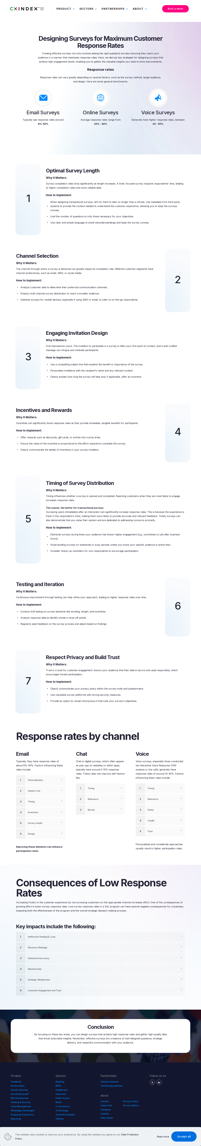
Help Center (106, 1117)
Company (105, 1109)
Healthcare (61, 1089)
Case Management (21, 1106)
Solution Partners (109, 1081)
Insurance (61, 1094)
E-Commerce (63, 1106)
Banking (60, 1081)
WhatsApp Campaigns (22, 1110)
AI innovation (18, 1085)
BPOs (58, 1085)
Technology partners (111, 1085)
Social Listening (19, 1089)
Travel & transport (65, 1114)
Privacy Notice (131, 1105)
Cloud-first (106, 1105)
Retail (59, 1102)
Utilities (60, 1118)
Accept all (184, 1136)
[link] (40, 780)
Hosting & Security (21, 1102)
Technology (62, 1110)
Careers (104, 1101)
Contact (104, 1113)
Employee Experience (22, 1114)
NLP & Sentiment (19, 1098)
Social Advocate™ (20, 1094)
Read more (163, 1136)
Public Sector (63, 1098)
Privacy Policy (130, 1101)
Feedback (16, 1081)
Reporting (16, 1118)
